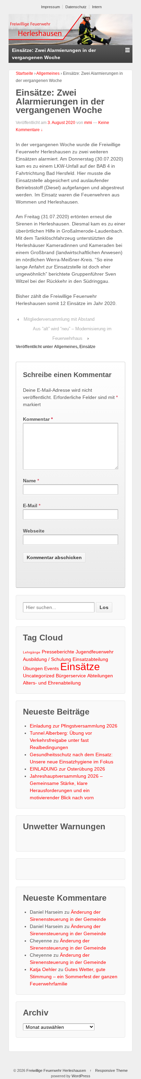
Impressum (50, 7)
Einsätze (87, 346)
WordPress (81, 1076)
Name (29, 480)
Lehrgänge (31, 652)
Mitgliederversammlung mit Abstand (59, 319)
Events (51, 668)
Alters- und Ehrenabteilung (52, 683)
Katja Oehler (43, 969)
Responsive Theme (111, 1070)
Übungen (33, 668)
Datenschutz (76, 7)
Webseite (33, 531)
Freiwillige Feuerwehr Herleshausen (56, 1070)
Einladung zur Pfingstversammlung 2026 (73, 726)
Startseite (24, 73)
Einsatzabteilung (90, 659)
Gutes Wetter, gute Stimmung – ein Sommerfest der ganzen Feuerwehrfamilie (73, 976)
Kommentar (38, 419)
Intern (97, 7)
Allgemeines (48, 73)
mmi (88, 122)
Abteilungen (100, 675)
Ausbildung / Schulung (47, 659)
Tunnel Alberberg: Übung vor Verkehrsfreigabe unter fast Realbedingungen (61, 740)
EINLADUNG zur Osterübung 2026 (67, 769)
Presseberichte (58, 651)
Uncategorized (38, 675)
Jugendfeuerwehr (95, 651)
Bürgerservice (71, 675)
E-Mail (30, 505)
